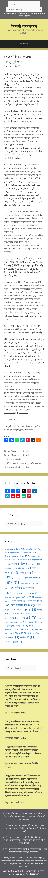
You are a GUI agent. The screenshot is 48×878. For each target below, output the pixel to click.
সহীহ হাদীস (26, 451)
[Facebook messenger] (11, 440)
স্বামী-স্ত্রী (27, 637)
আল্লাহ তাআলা (16, 553)
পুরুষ (18, 598)
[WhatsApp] (17, 440)
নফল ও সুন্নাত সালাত (21, 578)
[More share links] (38, 440)
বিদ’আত (28, 597)
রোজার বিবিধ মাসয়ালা (28, 622)
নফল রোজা (34, 578)
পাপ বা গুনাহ (32, 593)
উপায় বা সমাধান (25, 560)
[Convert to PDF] (28, 440)
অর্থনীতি (19, 549)
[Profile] (7, 491)
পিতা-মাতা (10, 597)
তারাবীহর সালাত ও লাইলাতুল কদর (18, 568)
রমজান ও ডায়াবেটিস (14, 459)
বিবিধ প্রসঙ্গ (19, 601)
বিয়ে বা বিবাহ (20, 605)
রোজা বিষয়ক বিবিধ (13, 451)
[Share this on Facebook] (6, 440)
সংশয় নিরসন (23, 625)
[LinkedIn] (34, 491)
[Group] (18, 491)
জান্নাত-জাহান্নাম (34, 564)
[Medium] (24, 496)
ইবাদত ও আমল (31, 552)
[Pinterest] (29, 496)
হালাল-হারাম (16, 642)
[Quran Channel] (18, 496)
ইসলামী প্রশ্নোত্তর (24, 26)
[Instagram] (29, 491)
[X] (24, 491)
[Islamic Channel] (13, 496)
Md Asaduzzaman (31, 874)
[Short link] (33, 440)
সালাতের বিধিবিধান (15, 633)
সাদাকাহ (38, 630)
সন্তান (18, 629)
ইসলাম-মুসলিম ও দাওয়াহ (17, 556)
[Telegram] (22, 440)
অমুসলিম (9, 549)
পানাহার (18, 593)
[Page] (13, 491)
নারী (13, 582)
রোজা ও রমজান (24, 618)
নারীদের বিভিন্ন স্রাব (27, 583)
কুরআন (19, 563)
